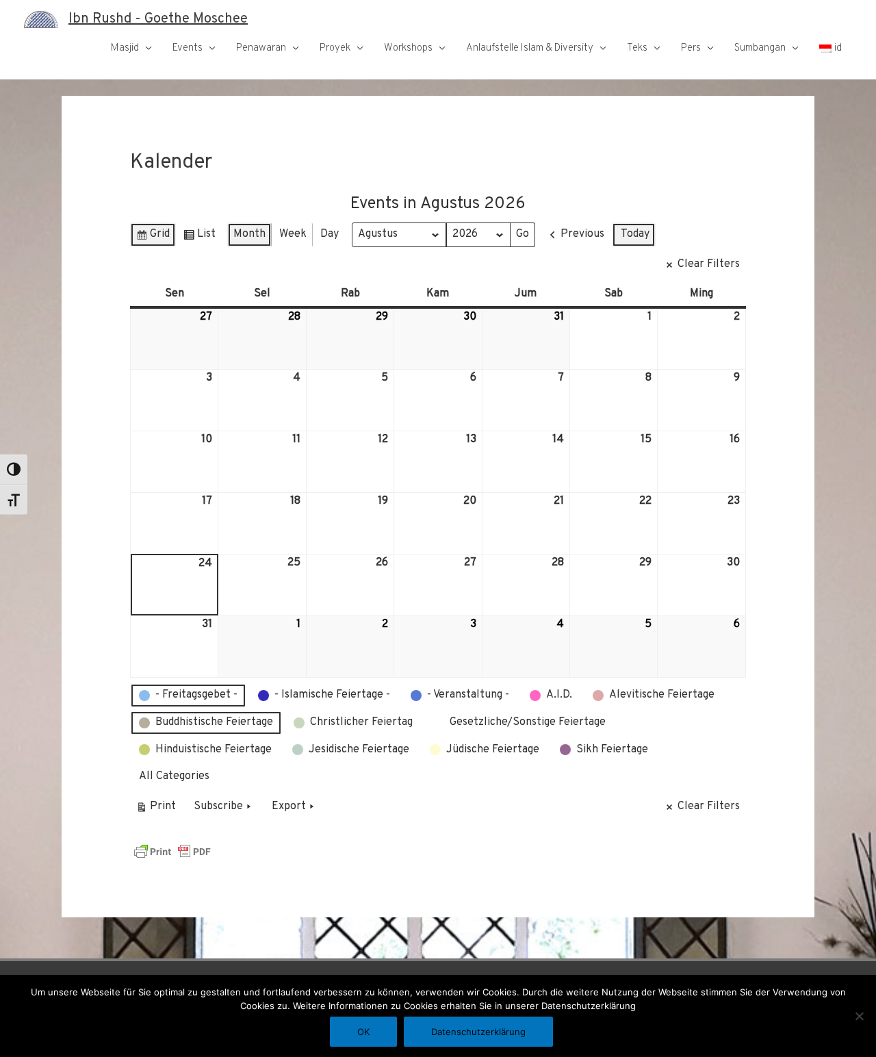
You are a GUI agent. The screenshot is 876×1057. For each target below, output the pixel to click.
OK (363, 1031)
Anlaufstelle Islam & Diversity (529, 48)
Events (187, 48)
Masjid (125, 48)
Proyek (335, 48)
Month (249, 234)
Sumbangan (760, 48)
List (199, 237)
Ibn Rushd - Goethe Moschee (158, 19)
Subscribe (218, 806)
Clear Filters (709, 264)
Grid (153, 237)
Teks (637, 48)
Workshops (408, 48)
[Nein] (859, 1016)
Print (156, 809)
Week (293, 234)
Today (635, 234)
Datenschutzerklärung (478, 1031)
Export (289, 806)
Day (329, 234)
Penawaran (261, 48)
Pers (691, 48)
